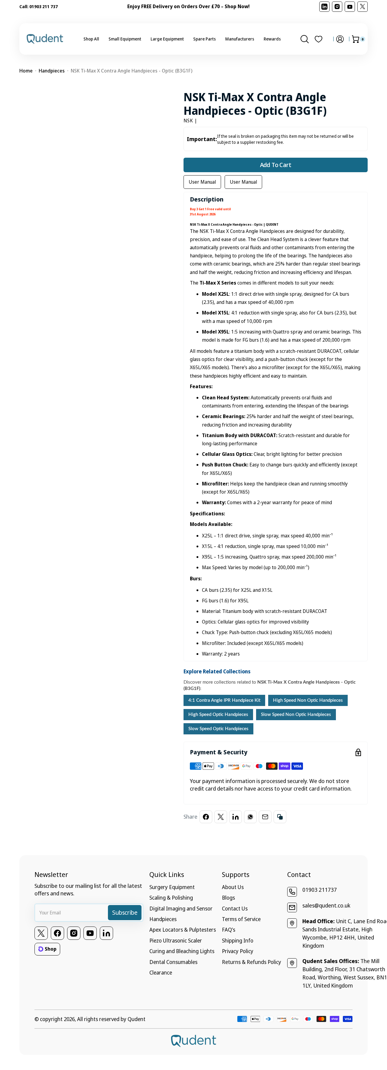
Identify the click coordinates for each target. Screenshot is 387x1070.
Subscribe (124, 912)
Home (26, 70)
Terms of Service (241, 919)
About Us (233, 887)
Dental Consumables (173, 961)
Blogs (228, 897)
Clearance (160, 972)
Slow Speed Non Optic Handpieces (296, 714)
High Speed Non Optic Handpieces (308, 700)
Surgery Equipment (172, 887)
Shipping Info (237, 940)
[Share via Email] (265, 817)
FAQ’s (228, 929)
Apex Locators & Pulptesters (182, 929)
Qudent (136, 1019)
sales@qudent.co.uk (326, 905)
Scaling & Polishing (171, 897)
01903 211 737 (43, 6)
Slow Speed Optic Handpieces (218, 729)
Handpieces (52, 70)
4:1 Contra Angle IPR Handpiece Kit (224, 700)
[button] (305, 39)
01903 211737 (319, 889)
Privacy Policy (237, 951)
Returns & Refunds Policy (251, 961)
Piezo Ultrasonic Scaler (175, 940)
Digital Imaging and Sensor (181, 908)
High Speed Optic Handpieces (218, 714)
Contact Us (235, 908)
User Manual (202, 182)
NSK (188, 120)
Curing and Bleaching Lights (181, 951)
